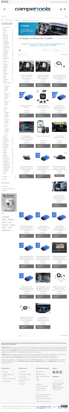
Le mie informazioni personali (24, 380)
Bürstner (5, 38)
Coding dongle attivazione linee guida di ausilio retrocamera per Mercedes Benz (59, 259)
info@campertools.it (45, 401)
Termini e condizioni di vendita (8, 189)
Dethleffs (5, 52)
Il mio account (22, 368)
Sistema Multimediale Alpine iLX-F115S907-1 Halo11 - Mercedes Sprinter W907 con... (26, 77)
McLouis (5, 138)
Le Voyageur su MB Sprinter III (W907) (6, 131)
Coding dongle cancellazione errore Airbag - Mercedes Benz (43, 318)
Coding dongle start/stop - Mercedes (26, 106)
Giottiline (5, 66)
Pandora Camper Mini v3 (43, 136)
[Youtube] (5, 2)
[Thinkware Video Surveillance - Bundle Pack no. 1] (43, 96)
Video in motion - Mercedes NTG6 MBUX (59, 136)
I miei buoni (22, 384)
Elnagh (5, 55)
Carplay (12, 225)
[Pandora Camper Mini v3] (43, 127)
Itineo (4, 78)
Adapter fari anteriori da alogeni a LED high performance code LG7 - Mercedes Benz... (59, 289)
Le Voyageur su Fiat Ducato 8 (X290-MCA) (6, 104)
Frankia (5, 64)
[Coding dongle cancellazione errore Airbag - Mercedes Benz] (43, 308)
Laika (4, 81)
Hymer (5, 70)
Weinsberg (6, 167)
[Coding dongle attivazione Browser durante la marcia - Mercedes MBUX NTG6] (26, 247)
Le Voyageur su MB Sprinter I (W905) (6, 113)
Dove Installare (6, 381)
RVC (10, 222)
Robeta (5, 157)
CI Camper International (6, 46)
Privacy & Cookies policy (8, 378)
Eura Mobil (6, 58)
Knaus (5, 76)
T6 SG (9, 227)
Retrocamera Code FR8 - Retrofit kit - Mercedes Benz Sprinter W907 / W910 (59, 168)
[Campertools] (32, 9)
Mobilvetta (6, 141)
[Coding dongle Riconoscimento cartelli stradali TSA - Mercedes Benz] (26, 127)
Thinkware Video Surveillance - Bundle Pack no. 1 (43, 107)
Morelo (5, 143)
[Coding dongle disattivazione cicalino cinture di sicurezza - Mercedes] (59, 96)
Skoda (4, 227)
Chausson (6, 44)
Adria (4, 29)
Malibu (5, 137)
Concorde (6, 50)
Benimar (5, 35)
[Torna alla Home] (1, 20)
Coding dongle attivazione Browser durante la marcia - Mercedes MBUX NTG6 (26, 258)
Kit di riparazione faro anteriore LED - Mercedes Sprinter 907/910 (26, 168)
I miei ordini (22, 372)
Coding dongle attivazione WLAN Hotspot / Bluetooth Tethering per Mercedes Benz (43, 259)
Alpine (4, 219)
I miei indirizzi (23, 377)
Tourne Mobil (7, 163)
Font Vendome (6, 60)
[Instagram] (7, 2)
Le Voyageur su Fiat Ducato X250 (6, 88)
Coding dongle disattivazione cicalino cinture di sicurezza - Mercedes (59, 108)
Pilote (4, 149)
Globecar (5, 67)
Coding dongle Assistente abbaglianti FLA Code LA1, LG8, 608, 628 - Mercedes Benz (43, 289)
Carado (5, 40)
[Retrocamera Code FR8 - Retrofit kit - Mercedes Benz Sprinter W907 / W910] (59, 157)
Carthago (5, 41)
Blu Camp (5, 37)
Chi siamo (5, 186)
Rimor (4, 154)
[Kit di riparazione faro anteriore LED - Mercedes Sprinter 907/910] (26, 157)
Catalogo (4, 176)
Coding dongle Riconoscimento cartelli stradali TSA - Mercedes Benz (26, 138)
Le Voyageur (6, 82)
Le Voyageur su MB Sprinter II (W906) (6, 122)
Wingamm (6, 170)
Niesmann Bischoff (6, 145)
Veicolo (4, 179)
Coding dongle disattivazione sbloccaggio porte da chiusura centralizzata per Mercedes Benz (43, 229)
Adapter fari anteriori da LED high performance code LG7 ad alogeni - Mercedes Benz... (26, 319)
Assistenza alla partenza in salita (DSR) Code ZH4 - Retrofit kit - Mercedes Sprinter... (59, 77)
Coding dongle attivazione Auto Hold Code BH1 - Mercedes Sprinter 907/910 (26, 227)
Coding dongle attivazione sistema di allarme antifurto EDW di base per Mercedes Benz (43, 169)
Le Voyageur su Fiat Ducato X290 (6, 95)
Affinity (5, 31)
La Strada (6, 79)
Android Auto (6, 230)
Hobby (5, 69)
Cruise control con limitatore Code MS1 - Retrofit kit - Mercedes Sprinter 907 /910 (59, 198)
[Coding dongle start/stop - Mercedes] (26, 96)
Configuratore (6, 27)
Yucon (5, 172)
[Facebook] (2, 2)
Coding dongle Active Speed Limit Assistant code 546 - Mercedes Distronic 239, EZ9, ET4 (26, 289)
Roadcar (5, 155)
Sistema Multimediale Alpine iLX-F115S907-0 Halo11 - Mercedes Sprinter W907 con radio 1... (43, 77)
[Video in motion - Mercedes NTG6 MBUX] (59, 127)
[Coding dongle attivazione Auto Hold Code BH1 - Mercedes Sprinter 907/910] (26, 217)
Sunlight (5, 161)
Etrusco (5, 57)
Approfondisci (39, 408)
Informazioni (5, 183)
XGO (4, 173)
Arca (4, 32)
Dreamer (5, 54)
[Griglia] (19, 50)
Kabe (4, 72)
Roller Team (6, 158)
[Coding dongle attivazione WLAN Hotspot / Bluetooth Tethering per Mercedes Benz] (43, 247)
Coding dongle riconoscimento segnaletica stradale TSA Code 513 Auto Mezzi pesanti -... (59, 229)
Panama (5, 147)
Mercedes (6, 140)
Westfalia (6, 169)
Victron (4, 222)
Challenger (6, 43)
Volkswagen (6, 166)
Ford (4, 63)
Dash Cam (5, 225)
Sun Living (6, 160)
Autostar (5, 34)
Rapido (5, 152)
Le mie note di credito (25, 374)
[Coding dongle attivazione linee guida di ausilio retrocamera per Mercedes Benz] (59, 247)
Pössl (4, 150)
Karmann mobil (5, 74)
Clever (5, 49)
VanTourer (6, 164)
